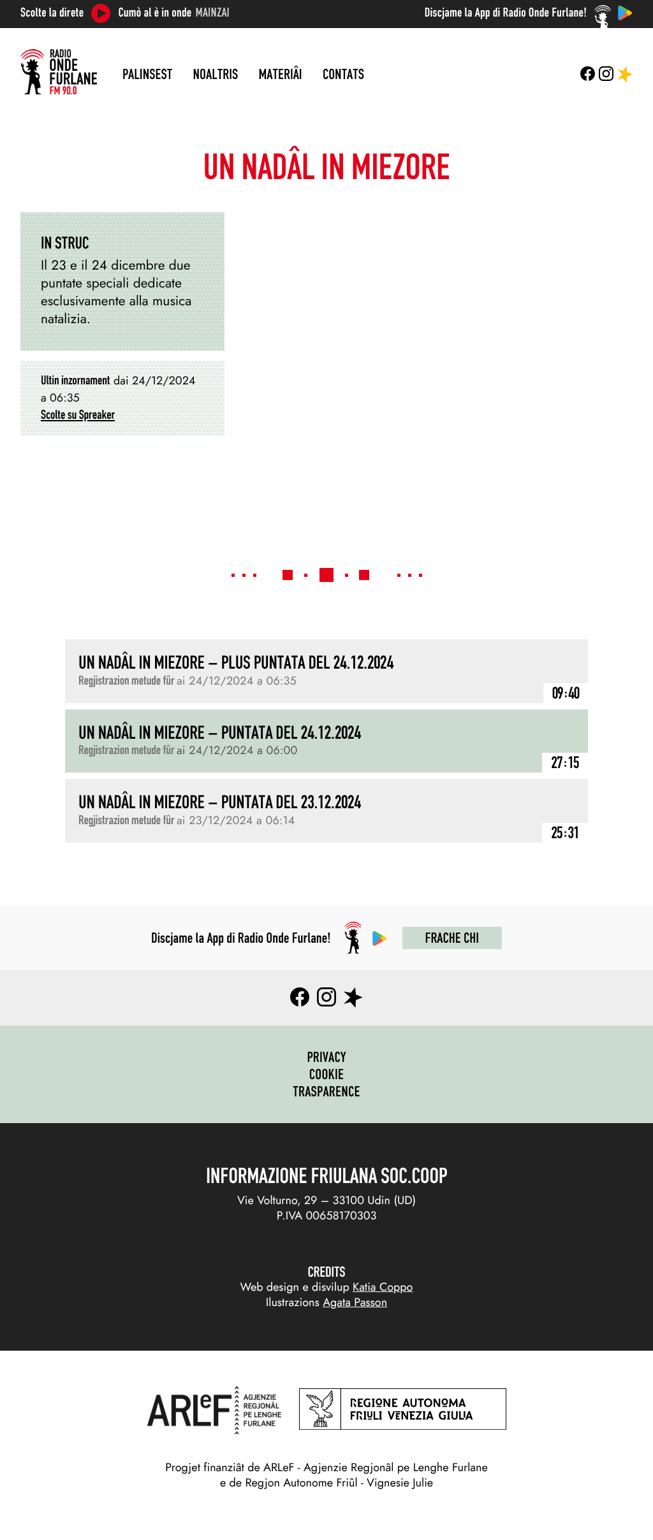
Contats (343, 74)
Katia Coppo (383, 1287)
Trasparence (326, 1091)
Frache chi (452, 938)
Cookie (326, 1074)
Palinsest (147, 74)
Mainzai (213, 12)
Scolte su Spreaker (78, 415)
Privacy (326, 1057)
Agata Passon (355, 1302)
